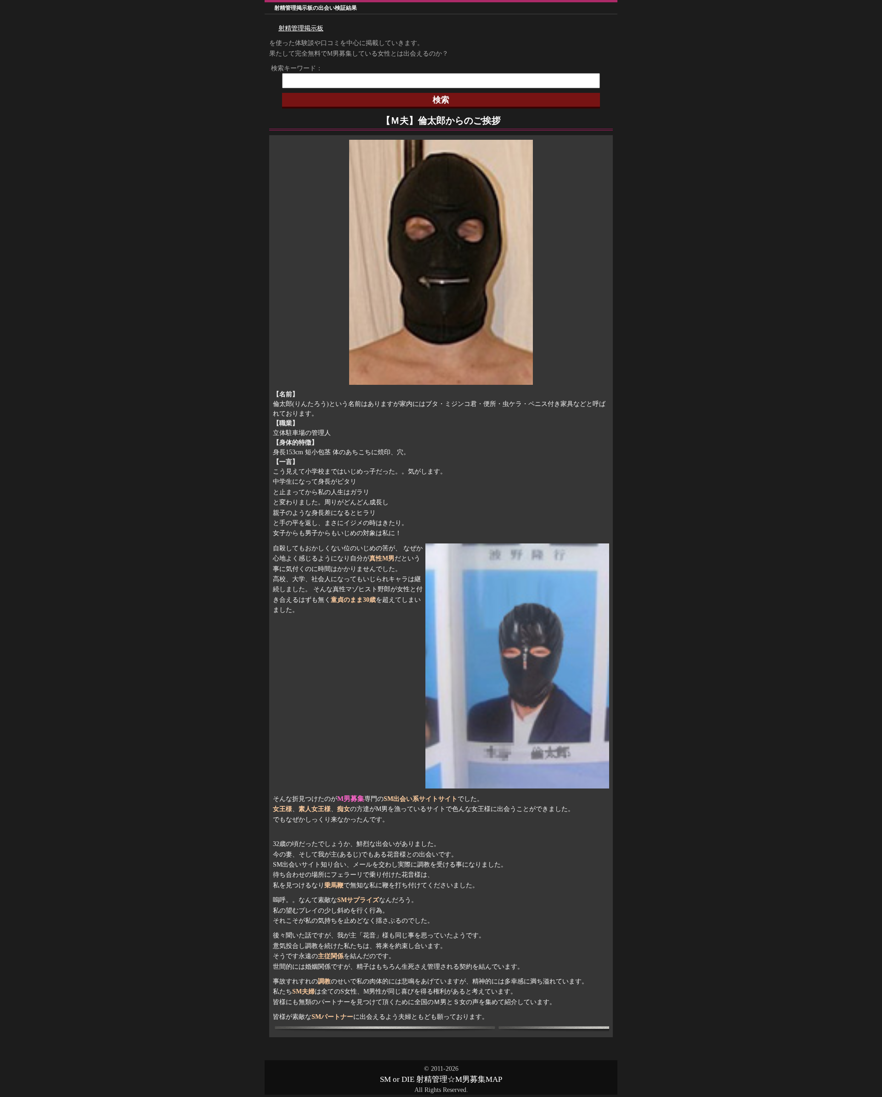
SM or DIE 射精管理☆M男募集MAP (441, 1079)
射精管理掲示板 (300, 28)
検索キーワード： (293, 68)
